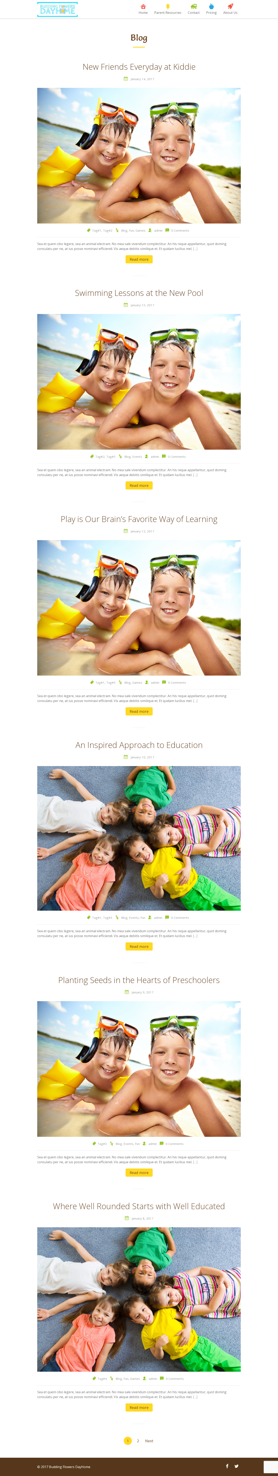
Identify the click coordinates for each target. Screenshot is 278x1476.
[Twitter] (236, 1466)
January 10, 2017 (142, 757)
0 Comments (180, 230)
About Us (230, 12)
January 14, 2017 (142, 79)
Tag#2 (107, 230)
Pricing (211, 12)
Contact (194, 12)
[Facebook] (227, 1466)
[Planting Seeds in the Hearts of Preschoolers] (139, 1068)
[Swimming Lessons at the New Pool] (139, 381)
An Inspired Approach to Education (139, 745)
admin (158, 230)
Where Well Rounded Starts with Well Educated (139, 1206)
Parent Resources (167, 12)
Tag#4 (102, 1379)
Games (141, 230)
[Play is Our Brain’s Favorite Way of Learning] (139, 607)
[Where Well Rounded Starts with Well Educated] (139, 1299)
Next (149, 1440)
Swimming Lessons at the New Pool (139, 293)
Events (137, 457)
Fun (131, 230)
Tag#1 (96, 230)
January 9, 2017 (142, 992)
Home (143, 12)
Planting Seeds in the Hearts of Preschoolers (139, 980)
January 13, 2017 (142, 305)
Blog (124, 230)
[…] (195, 248)
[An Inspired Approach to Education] (139, 838)
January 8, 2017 (142, 1218)
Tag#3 (111, 457)
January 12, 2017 (142, 531)
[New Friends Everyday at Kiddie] (139, 155)
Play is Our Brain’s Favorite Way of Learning (139, 519)
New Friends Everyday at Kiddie (139, 67)
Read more (139, 259)
